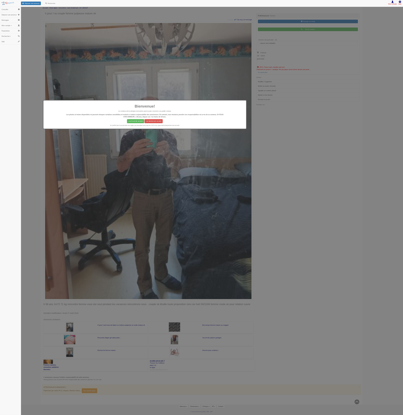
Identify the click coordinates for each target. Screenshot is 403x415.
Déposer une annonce (31, 3)
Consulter (5, 9)
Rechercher (51, 3)
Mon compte (6, 25)
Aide (3, 41)
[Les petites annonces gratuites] (10, 2)
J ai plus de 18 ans (135, 121)
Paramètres (6, 31)
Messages (5, 20)
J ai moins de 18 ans (153, 121)
